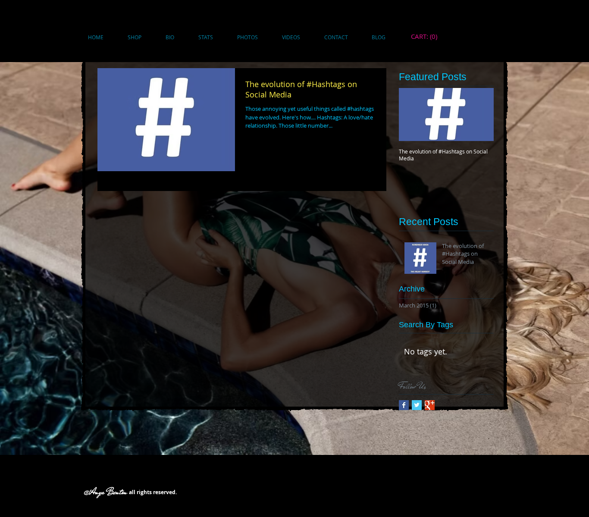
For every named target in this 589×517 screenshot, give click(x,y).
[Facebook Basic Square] (404, 405)
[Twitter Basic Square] (417, 405)
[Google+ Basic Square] (430, 405)
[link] (424, 37)
